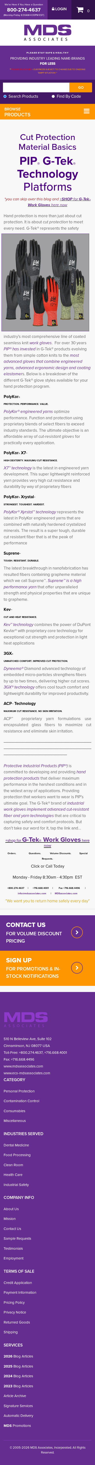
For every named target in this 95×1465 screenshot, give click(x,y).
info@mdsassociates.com (32, 893)
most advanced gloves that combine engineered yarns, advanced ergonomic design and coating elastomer (47, 364)
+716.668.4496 (22, 1059)
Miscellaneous (15, 1120)
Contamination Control (21, 1101)
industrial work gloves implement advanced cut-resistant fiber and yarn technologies (46, 809)
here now (58, 205)
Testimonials (13, 1248)
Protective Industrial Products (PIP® (35, 766)
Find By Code (69, 96)
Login (60, 9)
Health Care (13, 1174)
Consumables (14, 1111)
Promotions (17, 1425)
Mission (10, 1218)
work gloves (40, 343)
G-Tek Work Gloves (51, 839)
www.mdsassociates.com (23, 1066)
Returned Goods (17, 1322)
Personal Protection (19, 1091)
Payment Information (20, 1292)
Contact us (26, 924)
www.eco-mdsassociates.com (27, 1073)
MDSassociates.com (65, 893)
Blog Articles (18, 1356)
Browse (17, 112)
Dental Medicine (16, 1145)
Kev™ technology (18, 625)
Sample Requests (17, 1238)
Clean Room (13, 1165)
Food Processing (17, 1155)
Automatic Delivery (18, 1415)
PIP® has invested (20, 349)
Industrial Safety (16, 1184)
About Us (11, 1209)
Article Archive (15, 1396)
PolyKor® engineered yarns (28, 412)
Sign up (19, 960)
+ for (69, 199)
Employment (13, 1258)
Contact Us (12, 1228)
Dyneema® (13, 669)
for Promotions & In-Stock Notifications (33, 972)
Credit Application (18, 1282)
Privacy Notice (15, 1312)
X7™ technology (18, 468)
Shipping (11, 1332)
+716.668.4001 (55, 1052)
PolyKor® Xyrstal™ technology (30, 512)
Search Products (23, 96)
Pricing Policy (14, 1302)
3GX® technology (19, 687)
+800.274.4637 (30, 1052)
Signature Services (18, 1406)
